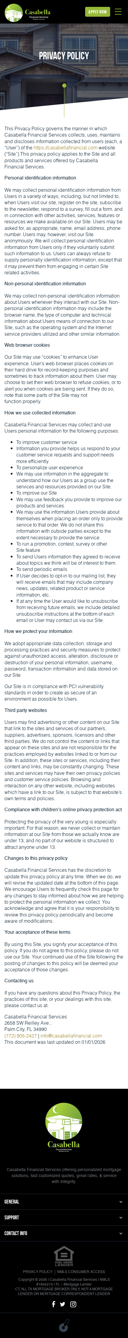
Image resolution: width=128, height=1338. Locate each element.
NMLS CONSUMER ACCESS (81, 1272)
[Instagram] (73, 1304)
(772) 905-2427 (20, 1035)
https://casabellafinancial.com (65, 147)
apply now (97, 11)
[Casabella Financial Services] (27, 12)
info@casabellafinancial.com (71, 1035)
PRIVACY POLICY (37, 1272)
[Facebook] (53, 1304)
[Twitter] (62, 1304)
